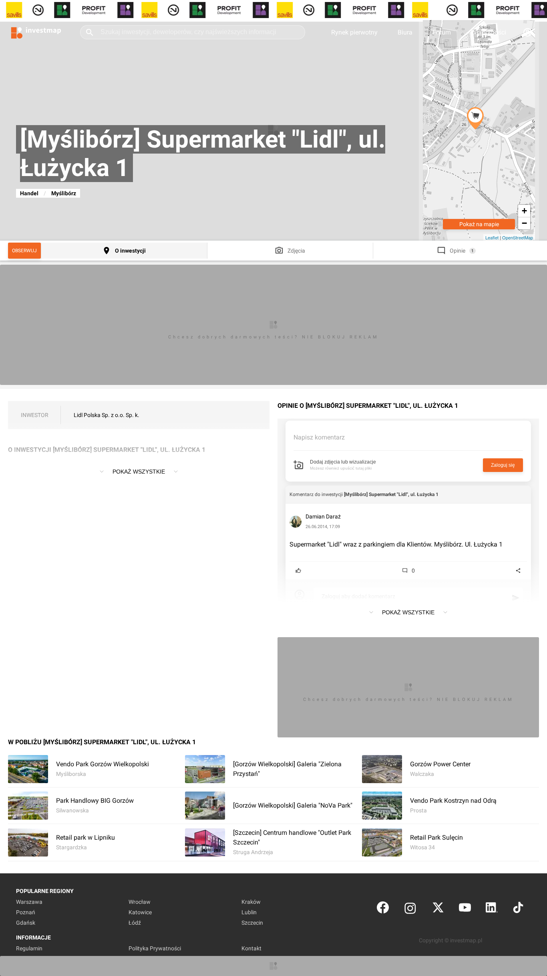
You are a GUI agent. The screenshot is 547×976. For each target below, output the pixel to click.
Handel (29, 193)
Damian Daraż (323, 516)
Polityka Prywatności (155, 948)
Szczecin (252, 922)
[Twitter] (438, 909)
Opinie (457, 250)
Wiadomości (488, 32)
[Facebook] (383, 909)
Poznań (25, 912)
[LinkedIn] (492, 909)
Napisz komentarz (319, 437)
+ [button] (524, 211)
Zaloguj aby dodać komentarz (358, 596)
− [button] (524, 223)
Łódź (135, 922)
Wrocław (140, 902)
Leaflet (492, 237)
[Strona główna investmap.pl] (36, 32)
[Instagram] (410, 909)
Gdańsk (25, 922)
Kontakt (251, 948)
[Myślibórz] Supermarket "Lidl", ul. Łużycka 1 (391, 494)
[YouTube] (465, 909)
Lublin (249, 912)
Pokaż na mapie (479, 224)
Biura (405, 32)
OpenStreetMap (517, 237)
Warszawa (29, 902)
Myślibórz (63, 193)
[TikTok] (518, 909)
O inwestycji (130, 250)
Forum (441, 32)
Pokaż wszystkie (139, 471)
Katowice (140, 912)
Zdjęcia (296, 250)
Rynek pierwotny (354, 32)
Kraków (251, 902)
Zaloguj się (503, 465)
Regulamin (29, 948)
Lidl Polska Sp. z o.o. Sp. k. (106, 415)
